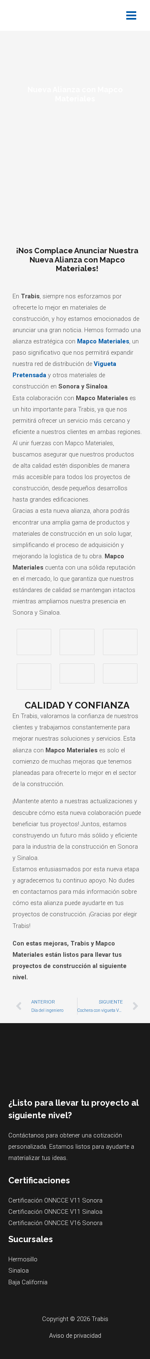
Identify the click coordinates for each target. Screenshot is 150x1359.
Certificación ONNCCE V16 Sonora (55, 1223)
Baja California (28, 1282)
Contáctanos (26, 1135)
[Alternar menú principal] (131, 15)
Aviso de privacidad (75, 1335)
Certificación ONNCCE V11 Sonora (55, 1200)
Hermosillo (23, 1259)
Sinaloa (18, 1270)
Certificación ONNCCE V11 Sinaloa (55, 1211)
